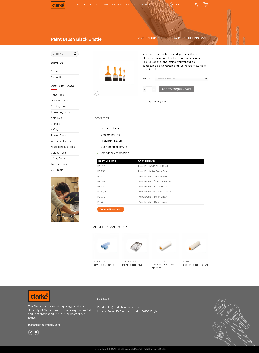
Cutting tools (59, 106)
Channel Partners (111, 4)
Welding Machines (62, 141)
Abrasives (56, 118)
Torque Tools (59, 164)
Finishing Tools (197, 38)
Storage (55, 123)
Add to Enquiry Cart (176, 89)
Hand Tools (57, 95)
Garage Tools (58, 152)
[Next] (208, 253)
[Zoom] (96, 93)
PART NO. (147, 78)
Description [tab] (102, 118)
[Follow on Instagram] (30, 332)
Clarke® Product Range (165, 38)
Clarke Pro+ (58, 77)
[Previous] (93, 253)
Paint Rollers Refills (103, 265)
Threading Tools (60, 112)
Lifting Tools (58, 158)
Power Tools (58, 135)
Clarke (55, 71)
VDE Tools (57, 169)
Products (89, 4)
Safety (54, 129)
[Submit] (196, 4)
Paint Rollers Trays (132, 265)
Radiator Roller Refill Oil (195, 265)
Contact (147, 4)
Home (77, 4)
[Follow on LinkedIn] (36, 332)
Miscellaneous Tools (63, 146)
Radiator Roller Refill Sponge (163, 266)
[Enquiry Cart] (205, 4)
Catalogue (132, 4)
